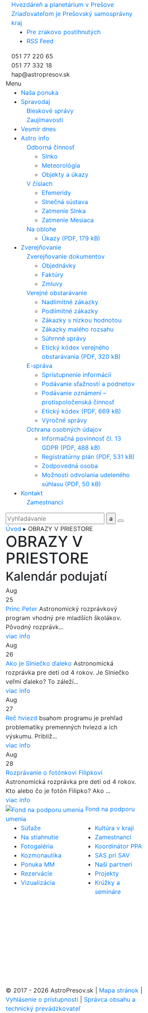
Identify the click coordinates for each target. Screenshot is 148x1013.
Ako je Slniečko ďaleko (39, 663)
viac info (18, 636)
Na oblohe (41, 229)
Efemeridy (56, 192)
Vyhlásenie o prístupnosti (42, 999)
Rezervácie (36, 873)
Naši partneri (113, 864)
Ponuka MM (38, 864)
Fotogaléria (37, 846)
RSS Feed (40, 41)
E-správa (39, 365)
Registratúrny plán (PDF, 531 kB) (88, 456)
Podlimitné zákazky (70, 311)
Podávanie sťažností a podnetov (88, 384)
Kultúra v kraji (114, 828)
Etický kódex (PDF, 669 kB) (81, 411)
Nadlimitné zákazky (70, 302)
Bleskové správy (50, 111)
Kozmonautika (41, 855)
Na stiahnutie (39, 837)
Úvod (13, 528)
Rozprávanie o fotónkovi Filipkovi (54, 772)
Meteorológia (61, 165)
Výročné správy (64, 420)
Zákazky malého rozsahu (77, 329)
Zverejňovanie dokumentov (66, 256)
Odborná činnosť (50, 147)
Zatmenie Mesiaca (68, 220)
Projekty (107, 873)
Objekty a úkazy (65, 174)
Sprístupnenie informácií (76, 375)
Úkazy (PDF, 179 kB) (71, 238)
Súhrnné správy (64, 338)
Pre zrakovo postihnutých (64, 32)
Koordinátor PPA (118, 846)
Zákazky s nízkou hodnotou (81, 320)
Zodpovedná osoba (70, 466)
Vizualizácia (38, 882)
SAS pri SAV (112, 855)
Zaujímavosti (45, 120)
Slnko (50, 156)
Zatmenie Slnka (64, 211)
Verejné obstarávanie (57, 293)
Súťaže (31, 828)
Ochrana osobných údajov (64, 429)
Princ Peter (21, 609)
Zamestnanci (45, 502)
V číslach (39, 183)
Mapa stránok (119, 990)
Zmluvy (52, 283)
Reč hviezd (21, 718)
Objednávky (59, 265)
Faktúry (52, 274)
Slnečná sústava (65, 202)
